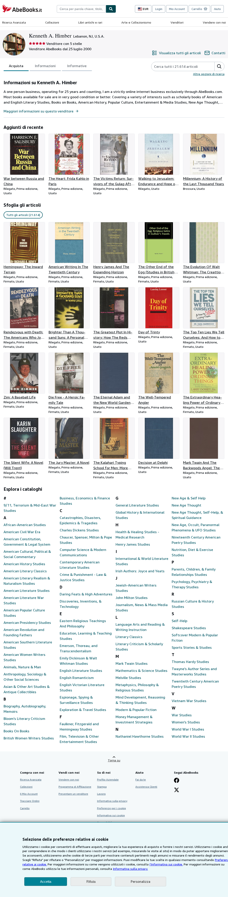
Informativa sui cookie (111, 815)
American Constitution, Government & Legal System (27, 542)
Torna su (114, 760)
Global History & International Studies (140, 515)
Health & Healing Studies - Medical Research (137, 534)
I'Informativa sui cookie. (166, 864)
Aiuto (217, 9)
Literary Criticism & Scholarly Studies (139, 646)
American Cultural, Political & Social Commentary (27, 554)
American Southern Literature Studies (28, 645)
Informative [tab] (77, 66)
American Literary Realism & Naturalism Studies (27, 581)
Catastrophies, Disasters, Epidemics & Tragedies (80, 520)
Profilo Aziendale (108, 779)
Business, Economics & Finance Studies (85, 501)
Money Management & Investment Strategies (134, 719)
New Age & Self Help (189, 498)
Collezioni (52, 22)
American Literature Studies (27, 590)
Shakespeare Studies (189, 628)
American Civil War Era (22, 532)
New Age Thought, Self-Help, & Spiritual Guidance (197, 515)
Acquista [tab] (16, 66)
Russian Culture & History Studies (193, 604)
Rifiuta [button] (91, 881)
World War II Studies (188, 736)
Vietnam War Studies (189, 701)
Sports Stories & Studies (192, 647)
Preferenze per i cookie (111, 808)
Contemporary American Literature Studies (80, 565)
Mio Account (177, 9)
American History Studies (24, 564)
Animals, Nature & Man (22, 667)
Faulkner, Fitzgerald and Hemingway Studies (79, 726)
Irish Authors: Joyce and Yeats (140, 571)
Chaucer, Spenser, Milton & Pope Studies (86, 540)
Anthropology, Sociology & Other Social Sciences (25, 677)
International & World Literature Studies (142, 561)
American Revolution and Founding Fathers (24, 632)
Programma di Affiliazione (75, 786)
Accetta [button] (45, 881)
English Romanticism (77, 677)
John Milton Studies (132, 597)
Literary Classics (129, 637)
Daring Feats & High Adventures (86, 594)
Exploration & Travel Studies (83, 709)
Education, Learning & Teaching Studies (86, 636)
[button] (219, 66)
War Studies (182, 715)
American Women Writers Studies (24, 657)
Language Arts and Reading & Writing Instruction (140, 627)
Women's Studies (186, 722)
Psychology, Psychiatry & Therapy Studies (192, 584)
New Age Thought (186, 505)
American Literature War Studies (24, 600)
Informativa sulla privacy (112, 801)
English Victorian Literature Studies (82, 687)
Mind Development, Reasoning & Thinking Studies (140, 700)
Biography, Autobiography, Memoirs (25, 709)
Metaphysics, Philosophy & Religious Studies (137, 687)
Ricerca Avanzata (14, 22)
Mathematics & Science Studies (141, 670)
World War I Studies (188, 729)
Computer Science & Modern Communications (83, 552)
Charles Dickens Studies (79, 530)
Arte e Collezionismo (136, 22)
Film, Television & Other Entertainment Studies (79, 739)
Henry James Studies (133, 544)
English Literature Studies (81, 670)
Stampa (102, 786)
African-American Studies (25, 525)
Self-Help (179, 621)
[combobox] (81, 9)
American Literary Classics (25, 571)
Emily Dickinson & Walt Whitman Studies (78, 661)
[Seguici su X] (176, 790)
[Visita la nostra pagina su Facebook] (176, 781)
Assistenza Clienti (146, 786)
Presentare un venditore (73, 793)
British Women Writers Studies (29, 738)
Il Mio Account (29, 793)
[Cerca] (111, 9)
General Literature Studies (137, 505)
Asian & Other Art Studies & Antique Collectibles (27, 689)
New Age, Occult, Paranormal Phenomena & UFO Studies (195, 527)
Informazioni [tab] (45, 66)
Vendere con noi (214, 22)
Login (158, 9)
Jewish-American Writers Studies (136, 588)
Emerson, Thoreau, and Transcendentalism (79, 648)
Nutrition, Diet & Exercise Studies (192, 552)
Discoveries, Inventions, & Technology (81, 604)
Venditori (177, 22)
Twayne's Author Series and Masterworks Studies (194, 671)
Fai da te (140, 779)
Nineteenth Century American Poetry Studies (196, 540)
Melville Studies (128, 677)
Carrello (25, 808)
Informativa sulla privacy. (130, 869)
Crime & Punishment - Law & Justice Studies (83, 577)
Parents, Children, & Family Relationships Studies (194, 572)
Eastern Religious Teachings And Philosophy (83, 623)
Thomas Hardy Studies (190, 661)
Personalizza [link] (140, 881)
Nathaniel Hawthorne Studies (140, 736)
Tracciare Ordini (29, 801)
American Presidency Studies (27, 622)
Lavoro (101, 793)
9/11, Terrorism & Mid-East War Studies (30, 508)
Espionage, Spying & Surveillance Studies (76, 700)
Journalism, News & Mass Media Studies (142, 607)
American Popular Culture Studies (24, 613)
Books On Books (16, 731)
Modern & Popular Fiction (136, 709)
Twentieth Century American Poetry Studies (195, 684)
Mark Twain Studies (132, 663)
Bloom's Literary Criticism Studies (24, 721)
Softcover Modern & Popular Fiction (195, 638)
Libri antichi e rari (90, 22)
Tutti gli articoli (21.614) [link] (23, 215)
